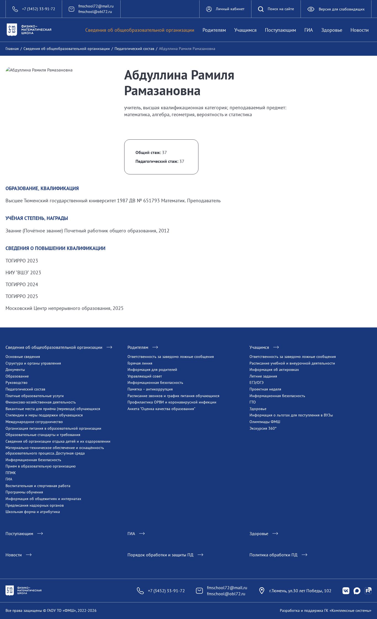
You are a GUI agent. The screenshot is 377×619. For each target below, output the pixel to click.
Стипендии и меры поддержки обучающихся (44, 415)
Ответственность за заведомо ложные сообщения (171, 356)
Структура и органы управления (33, 363)
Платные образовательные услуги (35, 395)
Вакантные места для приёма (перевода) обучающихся (53, 408)
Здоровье (331, 30)
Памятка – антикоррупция (150, 389)
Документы (15, 369)
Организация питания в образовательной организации (53, 428)
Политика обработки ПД (273, 554)
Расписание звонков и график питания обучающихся (173, 395)
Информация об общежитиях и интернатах (43, 498)
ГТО (252, 402)
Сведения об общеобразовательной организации (139, 30)
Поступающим (280, 30)
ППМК (11, 472)
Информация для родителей (152, 369)
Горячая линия (140, 363)
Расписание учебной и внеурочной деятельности (292, 363)
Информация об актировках (274, 369)
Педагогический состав (134, 48)
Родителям (214, 30)
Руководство (17, 382)
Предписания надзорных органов (35, 505)
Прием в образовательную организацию (41, 466)
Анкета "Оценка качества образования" (161, 408)
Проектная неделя (265, 389)
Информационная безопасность (33, 459)
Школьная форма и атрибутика (33, 511)
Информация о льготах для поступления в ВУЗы (291, 415)
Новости (360, 30)
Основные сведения (23, 356)
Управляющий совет (145, 376)
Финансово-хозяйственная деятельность (41, 402)
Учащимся (245, 30)
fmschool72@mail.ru (96, 6)
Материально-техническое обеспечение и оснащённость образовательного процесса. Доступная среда (55, 450)
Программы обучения (24, 492)
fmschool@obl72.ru (95, 11)
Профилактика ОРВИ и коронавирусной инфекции (172, 402)
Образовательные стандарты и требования (43, 434)
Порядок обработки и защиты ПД (160, 554)
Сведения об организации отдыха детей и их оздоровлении (58, 441)
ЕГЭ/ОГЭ (256, 382)
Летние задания (263, 376)
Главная (12, 48)
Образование (17, 376)
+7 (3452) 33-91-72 (166, 590)
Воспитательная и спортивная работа (38, 485)
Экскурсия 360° (263, 428)
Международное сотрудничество (34, 421)
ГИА (308, 30)
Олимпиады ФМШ (264, 421)
